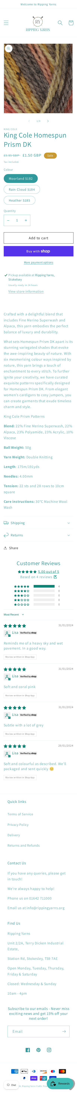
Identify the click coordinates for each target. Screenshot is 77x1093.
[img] (15, 625)
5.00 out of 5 (48, 571)
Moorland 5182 (21, 178)
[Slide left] (29, 121)
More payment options (38, 262)
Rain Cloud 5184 (22, 189)
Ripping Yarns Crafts (32, 1086)
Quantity (10, 211)
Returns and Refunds (23, 845)
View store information (26, 291)
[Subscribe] (64, 1031)
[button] (6, 23)
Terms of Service (20, 814)
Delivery (13, 835)
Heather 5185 (19, 200)
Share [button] (13, 548)
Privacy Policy (18, 824)
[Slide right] (48, 121)
